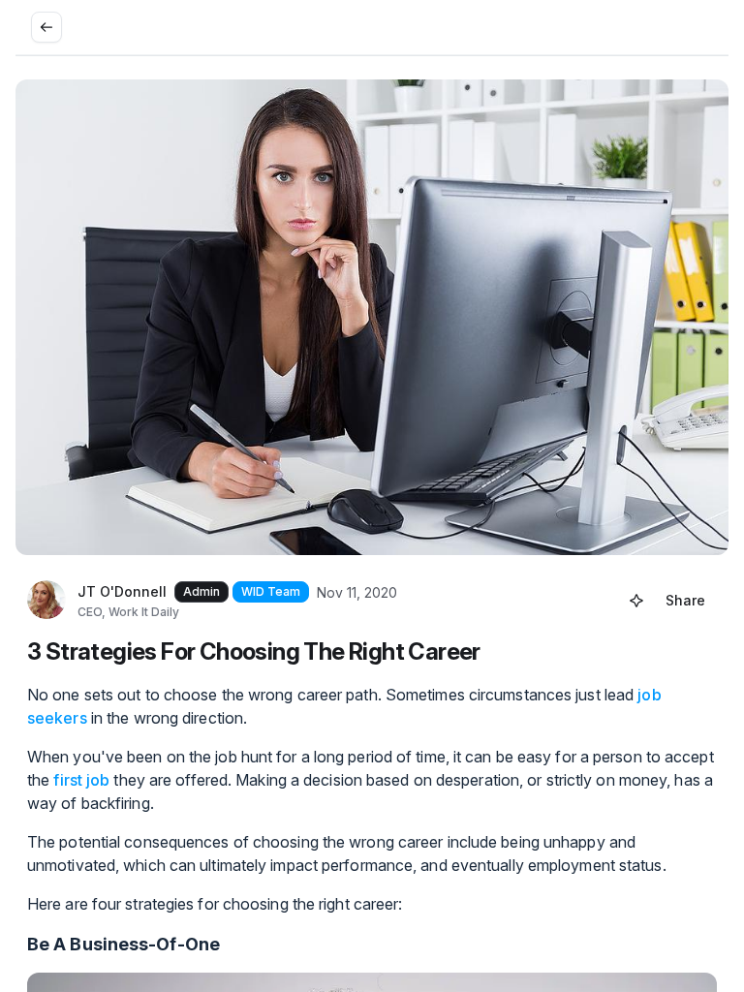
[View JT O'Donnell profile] (46, 600)
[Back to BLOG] (46, 27)
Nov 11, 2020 (357, 592)
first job (81, 780)
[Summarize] (636, 600)
